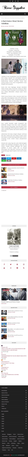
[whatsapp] (11, 268)
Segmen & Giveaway (6, 447)
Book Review (14, 390)
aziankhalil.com (5, 367)
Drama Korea (14, 397)
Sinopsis (14, 447)
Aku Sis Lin (3, 354)
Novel (17, 445)
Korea (23, 443)
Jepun (18, 443)
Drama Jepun (21, 436)
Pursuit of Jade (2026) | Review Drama (10, 302)
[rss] (24, 268)
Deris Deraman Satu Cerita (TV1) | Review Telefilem (16, 168)
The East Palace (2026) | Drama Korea (15, 335)
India (8, 443)
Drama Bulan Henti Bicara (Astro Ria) (15, 316)
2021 (14, 426)
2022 (14, 423)
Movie (14, 406)
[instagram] (15, 1)
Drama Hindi (4, 436)
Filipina (20, 441)
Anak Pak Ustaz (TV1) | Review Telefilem (15, 174)
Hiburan (3, 443)
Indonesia (13, 443)
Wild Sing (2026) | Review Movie (14, 323)
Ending (10, 441)
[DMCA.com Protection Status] (14, 256)
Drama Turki (14, 404)
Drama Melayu (14, 399)
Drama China (14, 392)
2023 (14, 421)
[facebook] (10, 1)
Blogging (9, 434)
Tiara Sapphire (5, 26)
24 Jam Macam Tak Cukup (7, 363)
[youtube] (4, 268)
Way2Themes (15, 455)
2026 (14, 414)
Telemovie (7, 18)
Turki (9, 450)
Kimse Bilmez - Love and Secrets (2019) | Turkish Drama (16, 329)
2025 (14, 416)
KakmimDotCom (5, 361)
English (15, 441)
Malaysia (8, 445)
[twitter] (13, 1)
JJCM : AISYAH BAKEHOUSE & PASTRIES (10, 374)
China (14, 434)
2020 (14, 428)
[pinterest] (18, 1)
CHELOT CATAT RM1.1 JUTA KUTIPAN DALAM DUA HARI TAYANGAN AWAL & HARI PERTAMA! (13, 349)
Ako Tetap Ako (4, 373)
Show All (4, 377)
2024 (14, 419)
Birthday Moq (4, 369)
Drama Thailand (14, 401)
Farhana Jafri (4, 347)
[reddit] (17, 268)
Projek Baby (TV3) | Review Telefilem (15, 180)
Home (2, 18)
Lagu (3, 445)
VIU (12, 450)
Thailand (4, 450)
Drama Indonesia (14, 395)
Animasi (4, 434)
